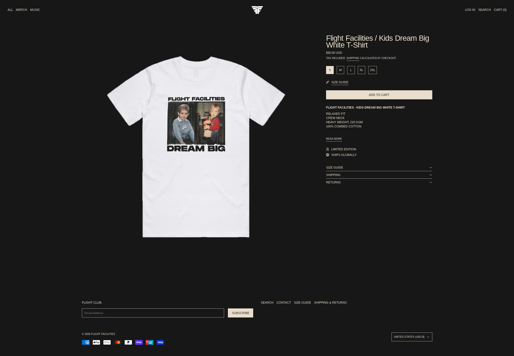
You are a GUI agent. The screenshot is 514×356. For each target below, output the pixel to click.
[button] (196, 149)
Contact (283, 302)
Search (267, 302)
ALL (10, 9)
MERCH (21, 9)
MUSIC (35, 9)
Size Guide (302, 302)
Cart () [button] (500, 9)
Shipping (353, 58)
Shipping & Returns (330, 302)
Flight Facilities (103, 334)
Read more (334, 138)
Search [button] (484, 9)
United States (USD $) (409, 336)
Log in (470, 9)
